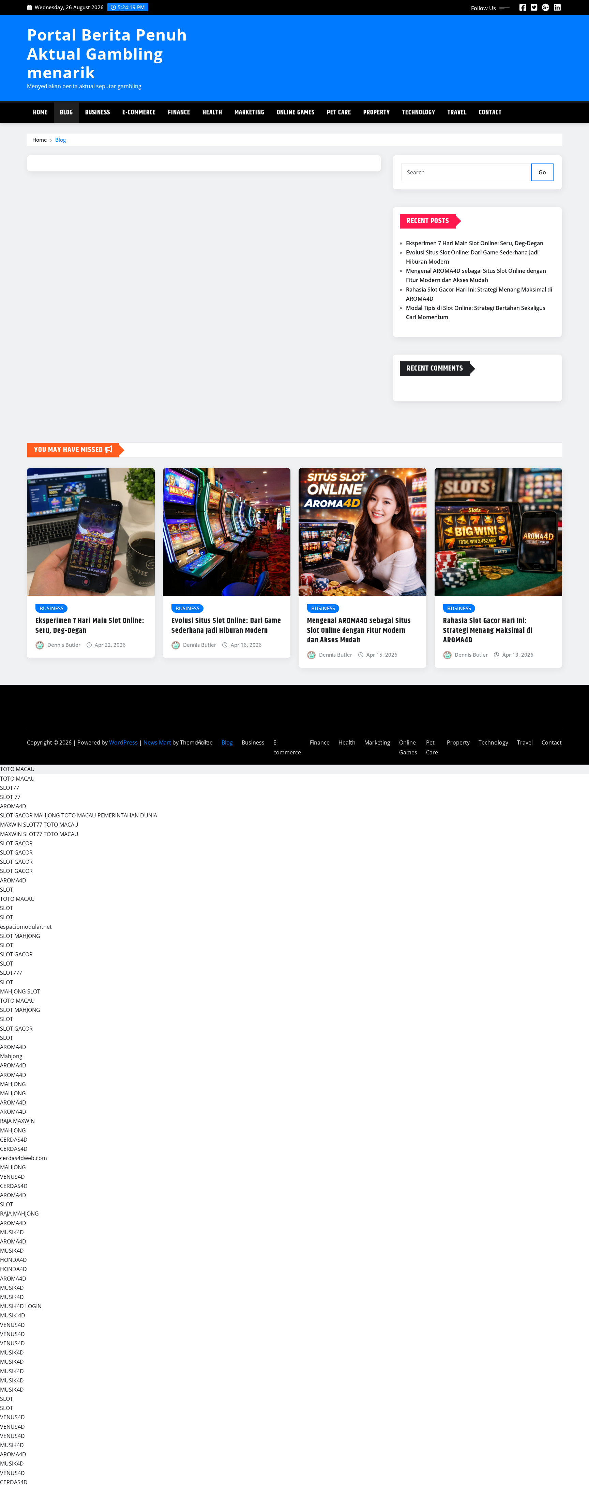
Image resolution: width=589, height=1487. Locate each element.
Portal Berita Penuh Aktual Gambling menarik (107, 53)
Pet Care (339, 113)
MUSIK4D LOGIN (21, 1306)
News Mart (157, 742)
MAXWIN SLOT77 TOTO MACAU (39, 824)
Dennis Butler (63, 644)
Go (542, 172)
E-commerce (139, 113)
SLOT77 (9, 788)
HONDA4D (13, 1260)
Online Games (296, 113)
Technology (418, 113)
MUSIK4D (12, 1232)
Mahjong (11, 1056)
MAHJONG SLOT (20, 991)
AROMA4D (13, 806)
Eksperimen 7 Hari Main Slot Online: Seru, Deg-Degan (474, 243)
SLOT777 (11, 972)
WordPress (123, 742)
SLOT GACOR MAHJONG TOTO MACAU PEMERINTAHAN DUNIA (78, 815)
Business (97, 113)
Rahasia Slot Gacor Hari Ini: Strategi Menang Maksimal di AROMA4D (487, 630)
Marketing (250, 113)
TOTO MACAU (17, 769)
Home (40, 113)
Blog (66, 113)
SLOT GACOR (16, 843)
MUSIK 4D (12, 1315)
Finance (179, 113)
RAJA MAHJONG (19, 1213)
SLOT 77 (10, 797)
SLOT (6, 889)
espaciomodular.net (26, 926)
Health (212, 113)
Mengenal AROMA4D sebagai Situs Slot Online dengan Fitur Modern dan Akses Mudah (359, 630)
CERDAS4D (14, 1139)
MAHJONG (13, 1084)
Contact (490, 113)
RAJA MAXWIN (17, 1121)
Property (376, 113)
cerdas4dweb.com (23, 1158)
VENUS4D (12, 1176)
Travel (457, 113)
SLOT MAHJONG (20, 936)
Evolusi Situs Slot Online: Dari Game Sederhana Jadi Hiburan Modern (226, 626)
